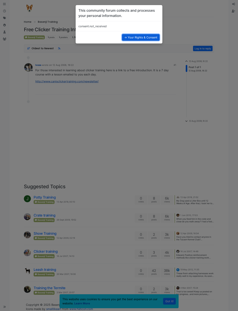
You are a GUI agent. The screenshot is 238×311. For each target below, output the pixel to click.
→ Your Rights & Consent (140, 37)
